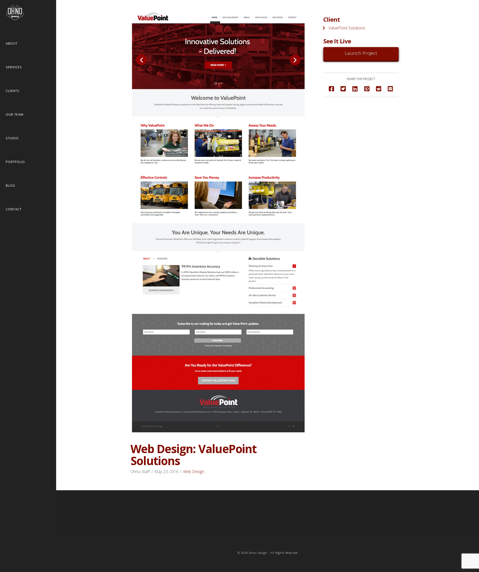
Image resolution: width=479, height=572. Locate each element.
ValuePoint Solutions (347, 28)
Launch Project (361, 53)
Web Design (193, 471)
